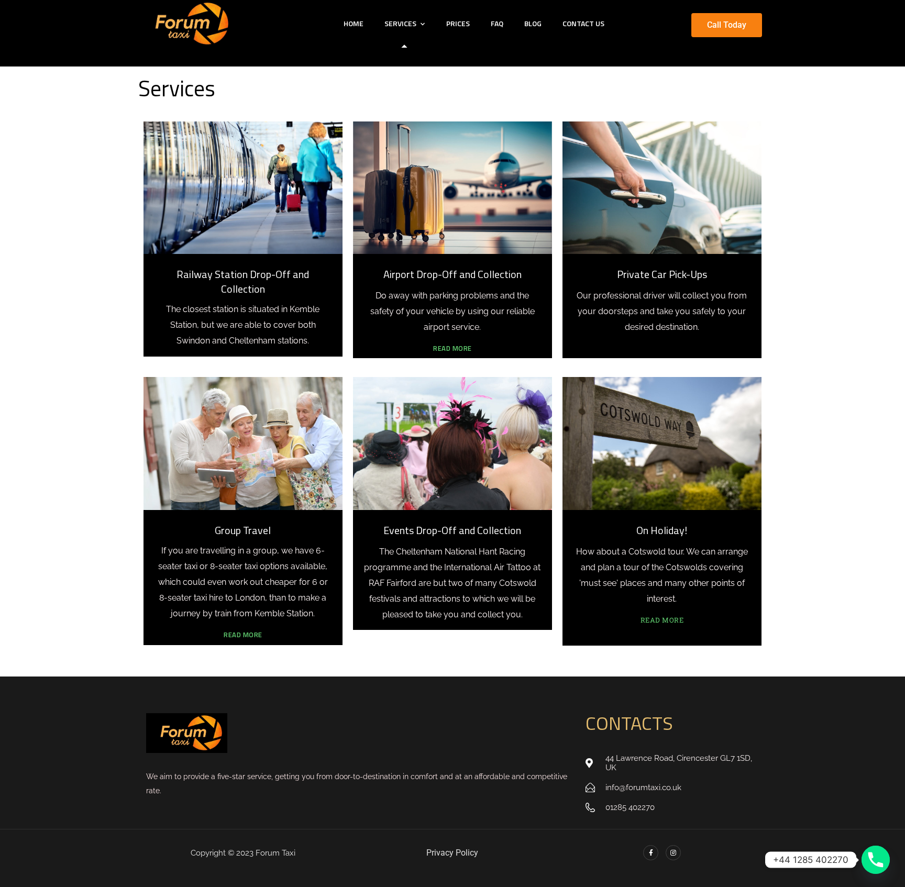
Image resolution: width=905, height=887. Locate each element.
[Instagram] (673, 852)
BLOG (533, 23)
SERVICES (400, 23)
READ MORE (243, 634)
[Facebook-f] (650, 852)
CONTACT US (583, 23)
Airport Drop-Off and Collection (452, 274)
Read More (452, 348)
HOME (353, 23)
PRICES (458, 23)
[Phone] (876, 860)
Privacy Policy (452, 853)
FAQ (497, 23)
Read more (662, 620)
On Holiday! (661, 530)
